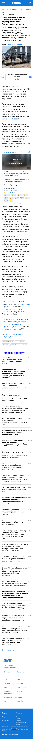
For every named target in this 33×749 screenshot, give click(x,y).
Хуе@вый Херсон (10, 119)
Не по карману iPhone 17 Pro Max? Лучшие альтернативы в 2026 (14, 489)
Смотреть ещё (8, 650)
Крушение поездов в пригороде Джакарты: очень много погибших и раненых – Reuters (14, 512)
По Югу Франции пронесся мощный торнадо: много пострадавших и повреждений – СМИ (14, 360)
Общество (6, 344)
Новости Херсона (8, 341)
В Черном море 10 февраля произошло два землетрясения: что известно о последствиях (15, 583)
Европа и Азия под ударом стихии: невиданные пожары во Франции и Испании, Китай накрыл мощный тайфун (15, 409)
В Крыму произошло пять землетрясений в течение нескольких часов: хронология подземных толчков (14, 455)
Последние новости (13, 353)
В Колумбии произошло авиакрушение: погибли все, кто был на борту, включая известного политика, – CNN (14, 606)
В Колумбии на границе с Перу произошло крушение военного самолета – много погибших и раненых (15, 547)
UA (30, 3)
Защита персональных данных (21, 722)
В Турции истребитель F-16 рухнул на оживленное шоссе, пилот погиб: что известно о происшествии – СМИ (14, 559)
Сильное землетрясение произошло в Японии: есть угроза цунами (13, 522)
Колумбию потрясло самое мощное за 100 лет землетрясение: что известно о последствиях (15, 386)
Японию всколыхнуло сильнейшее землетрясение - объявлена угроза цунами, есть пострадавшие (15, 397)
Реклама (19, 713)
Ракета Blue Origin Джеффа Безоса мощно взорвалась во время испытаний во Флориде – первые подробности (14, 478)
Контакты (5, 721)
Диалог (3, 12)
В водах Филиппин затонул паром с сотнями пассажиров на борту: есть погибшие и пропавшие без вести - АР (14, 618)
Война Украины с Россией (19, 344)
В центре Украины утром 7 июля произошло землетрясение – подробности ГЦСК (14, 421)
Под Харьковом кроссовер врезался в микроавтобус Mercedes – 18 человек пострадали (13, 641)
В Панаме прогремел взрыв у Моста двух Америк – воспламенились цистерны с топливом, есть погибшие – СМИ (14, 534)
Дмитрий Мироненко (15, 44)
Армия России (20, 341)
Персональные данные (21, 717)
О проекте (6, 713)
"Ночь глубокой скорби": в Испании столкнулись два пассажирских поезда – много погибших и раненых (14, 629)
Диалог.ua (14, 729)
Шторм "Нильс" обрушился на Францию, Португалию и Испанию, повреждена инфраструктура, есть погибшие (14, 571)
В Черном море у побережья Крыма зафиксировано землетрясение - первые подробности (14, 466)
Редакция (5, 717)
